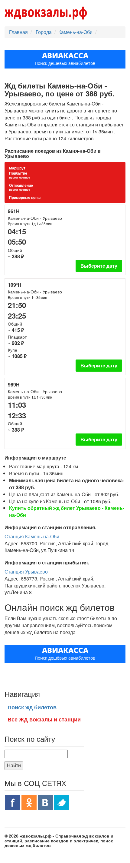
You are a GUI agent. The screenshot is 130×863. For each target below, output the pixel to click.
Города (44, 31)
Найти (14, 765)
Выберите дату (98, 265)
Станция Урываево (26, 571)
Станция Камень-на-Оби (32, 536)
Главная (18, 31)
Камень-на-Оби (75, 31)
